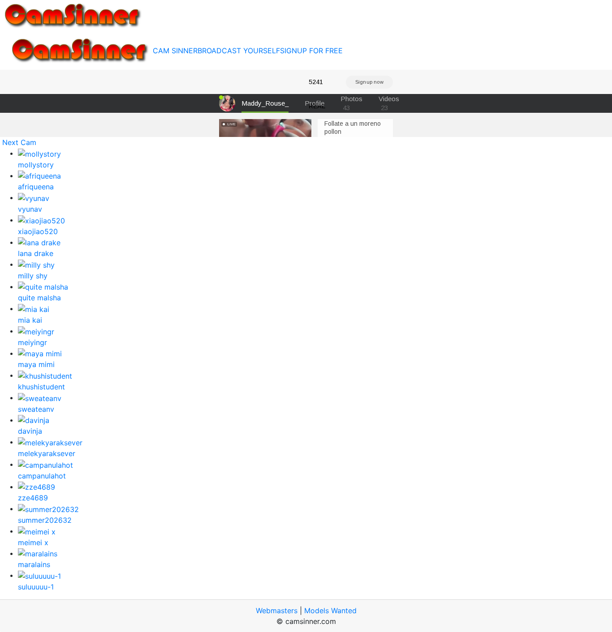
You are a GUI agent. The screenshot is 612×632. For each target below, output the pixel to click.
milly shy (32, 275)
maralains (34, 564)
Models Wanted (330, 610)
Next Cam (19, 142)
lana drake (35, 253)
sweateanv (36, 409)
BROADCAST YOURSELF (239, 50)
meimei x (33, 542)
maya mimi (36, 364)
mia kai (30, 320)
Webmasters (276, 610)
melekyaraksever (46, 453)
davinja (30, 431)
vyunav (30, 209)
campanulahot (42, 475)
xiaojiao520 (38, 231)
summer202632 (45, 520)
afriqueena (36, 186)
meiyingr (32, 342)
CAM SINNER (175, 50)
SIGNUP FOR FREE (311, 50)
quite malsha (39, 297)
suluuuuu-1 (36, 586)
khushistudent (41, 386)
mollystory (36, 164)
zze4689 (33, 497)
